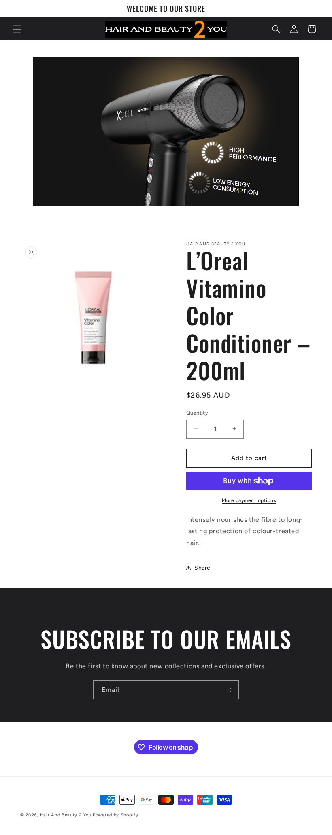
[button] (17, 29)
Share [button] (202, 567)
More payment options (249, 500)
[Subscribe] (229, 689)
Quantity (197, 413)
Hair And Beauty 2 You (66, 815)
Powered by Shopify (115, 815)
